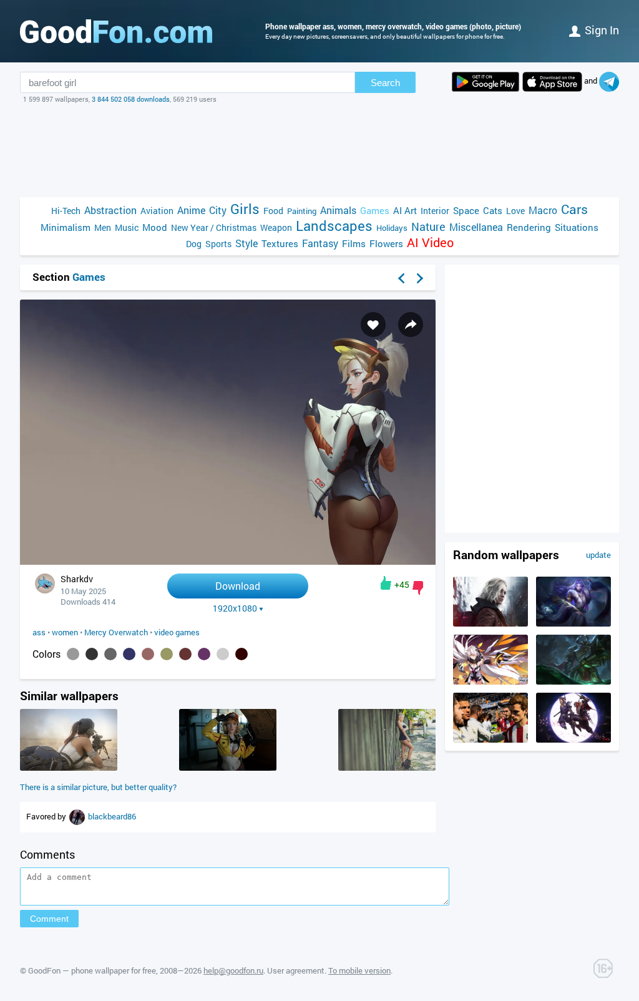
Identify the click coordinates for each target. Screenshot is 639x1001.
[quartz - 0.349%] (73, 654)
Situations (576, 227)
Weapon (276, 227)
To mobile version (359, 970)
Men (102, 227)
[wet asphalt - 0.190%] (110, 654)
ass (39, 632)
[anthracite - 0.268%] (91, 654)
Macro (543, 210)
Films (354, 243)
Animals (338, 210)
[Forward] (420, 278)
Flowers (386, 243)
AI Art (405, 210)
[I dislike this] (417, 588)
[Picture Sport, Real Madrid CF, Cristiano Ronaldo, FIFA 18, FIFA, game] (490, 739)
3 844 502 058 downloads (131, 99)
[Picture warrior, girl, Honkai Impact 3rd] (490, 681)
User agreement (295, 970)
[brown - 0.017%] (185, 654)
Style (246, 243)
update (598, 554)
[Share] (410, 324)
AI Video (430, 242)
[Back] (401, 278)
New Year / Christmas (213, 227)
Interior (435, 211)
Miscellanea (476, 226)
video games (177, 632)
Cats (492, 210)
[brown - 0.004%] (241, 654)
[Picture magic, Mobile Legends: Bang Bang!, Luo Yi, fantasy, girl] (573, 623)
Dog (194, 244)
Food (273, 211)
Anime (191, 210)
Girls (245, 209)
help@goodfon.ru (233, 970)
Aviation (156, 211)
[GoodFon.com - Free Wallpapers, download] (116, 31)
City (218, 210)
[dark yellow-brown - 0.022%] (166, 654)
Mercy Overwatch (116, 632)
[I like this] (386, 583)
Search (385, 82)
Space (466, 210)
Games (374, 210)
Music (127, 227)
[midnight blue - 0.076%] (129, 654)
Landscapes (334, 225)
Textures (279, 243)
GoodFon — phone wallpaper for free (92, 970)
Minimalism (65, 227)
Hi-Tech (65, 211)
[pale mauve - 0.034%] (148, 654)
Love (515, 211)
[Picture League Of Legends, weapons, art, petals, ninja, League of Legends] (573, 739)
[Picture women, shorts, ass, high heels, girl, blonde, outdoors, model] (387, 767)
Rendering (529, 227)
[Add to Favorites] (373, 324)
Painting (301, 211)
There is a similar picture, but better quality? (98, 787)
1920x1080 (235, 608)
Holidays (391, 227)
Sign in (602, 29)
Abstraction (110, 210)
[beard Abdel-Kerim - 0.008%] (223, 654)
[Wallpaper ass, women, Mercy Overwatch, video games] (228, 561)
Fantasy (320, 243)
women (65, 632)
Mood (154, 227)
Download (237, 585)
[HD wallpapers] (485, 82)
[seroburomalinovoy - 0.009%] (204, 654)
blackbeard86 (112, 816)
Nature (428, 227)
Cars (574, 209)
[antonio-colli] (78, 816)
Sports (218, 244)
